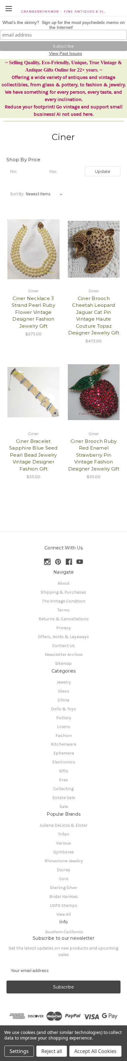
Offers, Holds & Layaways (63, 636)
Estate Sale (63, 797)
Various (63, 843)
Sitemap (63, 663)
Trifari (63, 834)
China (63, 700)
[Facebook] (69, 562)
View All (63, 914)
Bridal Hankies (63, 896)
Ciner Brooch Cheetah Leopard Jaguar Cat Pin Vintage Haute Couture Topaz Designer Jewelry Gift (93, 315)
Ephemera (63, 753)
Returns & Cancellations (64, 619)
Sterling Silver (63, 887)
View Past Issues (65, 53)
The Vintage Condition (63, 601)
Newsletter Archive (63, 654)
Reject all (51, 1051)
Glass (63, 691)
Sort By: (17, 194)
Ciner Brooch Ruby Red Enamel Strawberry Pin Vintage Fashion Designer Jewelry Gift (93, 455)
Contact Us (63, 645)
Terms (63, 610)
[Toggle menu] (8, 8)
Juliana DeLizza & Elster (63, 825)
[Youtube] (79, 562)
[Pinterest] (58, 562)
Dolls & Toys (63, 709)
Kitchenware (63, 744)
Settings (19, 1051)
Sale (63, 806)
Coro (63, 878)
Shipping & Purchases (63, 592)
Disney (63, 869)
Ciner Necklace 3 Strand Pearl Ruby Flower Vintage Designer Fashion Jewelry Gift (33, 312)
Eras (63, 779)
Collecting (63, 788)
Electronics (63, 762)
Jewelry (63, 682)
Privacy (63, 627)
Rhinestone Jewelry (63, 861)
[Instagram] (47, 562)
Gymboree (63, 852)
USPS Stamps (63, 905)
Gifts (63, 771)
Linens (63, 726)
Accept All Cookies (95, 1051)
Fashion (63, 735)
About (64, 583)
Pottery (63, 717)
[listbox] (45, 194)
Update (102, 171)
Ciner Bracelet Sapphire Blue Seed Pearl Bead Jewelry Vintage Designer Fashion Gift (33, 455)
